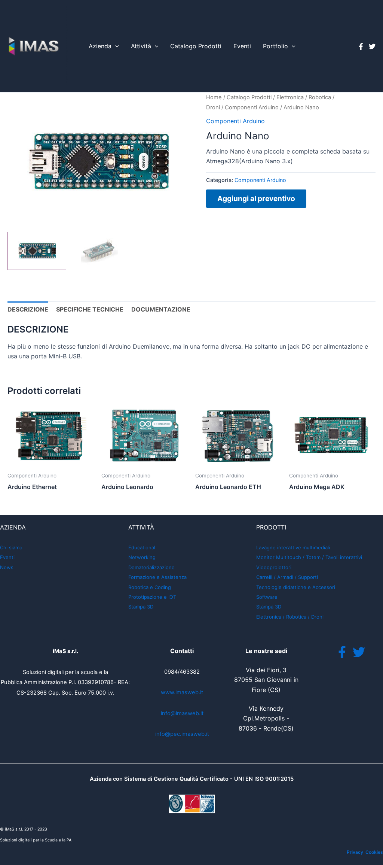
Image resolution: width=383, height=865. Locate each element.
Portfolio (275, 46)
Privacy (355, 852)
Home (214, 97)
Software (267, 597)
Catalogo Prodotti (195, 46)
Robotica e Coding (149, 587)
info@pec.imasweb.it (182, 734)
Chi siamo (11, 547)
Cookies (374, 852)
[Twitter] (372, 46)
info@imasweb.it (182, 713)
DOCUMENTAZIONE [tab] (160, 309)
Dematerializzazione (151, 567)
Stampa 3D (140, 607)
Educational (141, 547)
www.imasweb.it (182, 692)
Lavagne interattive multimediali (293, 547)
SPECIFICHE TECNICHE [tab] (89, 309)
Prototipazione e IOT (152, 597)
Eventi (242, 46)
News (6, 567)
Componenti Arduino (252, 107)
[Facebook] (361, 46)
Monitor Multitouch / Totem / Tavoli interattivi (309, 557)
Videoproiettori (273, 567)
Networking (142, 557)
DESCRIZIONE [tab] (27, 309)
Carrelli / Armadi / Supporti (287, 577)
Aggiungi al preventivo (256, 198)
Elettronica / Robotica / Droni (290, 617)
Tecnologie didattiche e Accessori (295, 587)
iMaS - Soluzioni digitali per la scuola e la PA (67, 46)
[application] (115, 46)
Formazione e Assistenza (157, 577)
